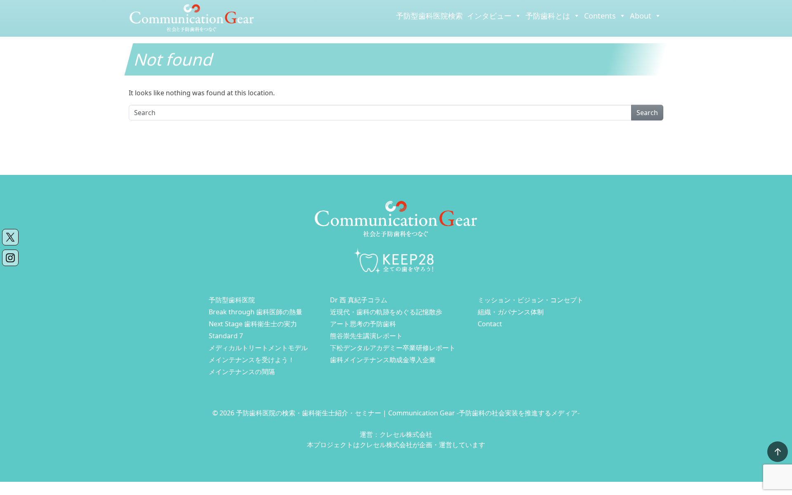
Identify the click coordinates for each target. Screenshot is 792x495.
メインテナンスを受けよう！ (252, 359)
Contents (600, 16)
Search (647, 112)
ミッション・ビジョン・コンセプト (530, 299)
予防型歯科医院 (232, 299)
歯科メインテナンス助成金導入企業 (383, 359)
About (640, 16)
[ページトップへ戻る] (777, 451)
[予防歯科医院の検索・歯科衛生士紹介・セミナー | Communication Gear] (192, 17)
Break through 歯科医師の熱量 (255, 311)
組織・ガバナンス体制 (511, 311)
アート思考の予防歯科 (363, 323)
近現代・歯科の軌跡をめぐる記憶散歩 (386, 311)
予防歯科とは (548, 16)
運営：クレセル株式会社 (396, 434)
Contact (490, 323)
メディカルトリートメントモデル (258, 347)
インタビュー (489, 16)
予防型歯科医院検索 (429, 16)
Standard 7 (226, 335)
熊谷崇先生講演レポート (366, 335)
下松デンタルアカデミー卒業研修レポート (392, 347)
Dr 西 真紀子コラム (358, 299)
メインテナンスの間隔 (242, 371)
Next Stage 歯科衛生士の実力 (253, 323)
